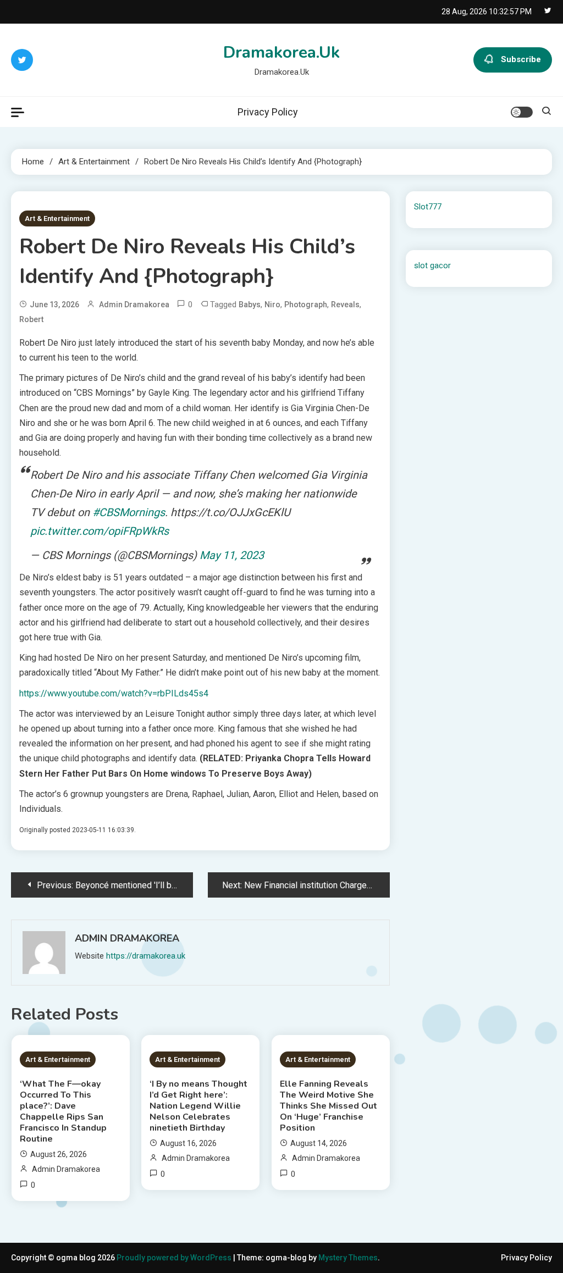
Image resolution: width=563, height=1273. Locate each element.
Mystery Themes (348, 1257)
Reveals (345, 304)
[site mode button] (522, 112)
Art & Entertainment (57, 218)
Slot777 (427, 207)
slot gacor (432, 265)
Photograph (305, 304)
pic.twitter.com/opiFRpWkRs (99, 531)
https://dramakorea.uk (145, 956)
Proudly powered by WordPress (175, 1257)
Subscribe (521, 59)
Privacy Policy (268, 112)
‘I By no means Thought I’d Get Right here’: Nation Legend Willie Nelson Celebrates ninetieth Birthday (198, 1105)
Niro (272, 304)
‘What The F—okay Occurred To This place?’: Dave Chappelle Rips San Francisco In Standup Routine (63, 1111)
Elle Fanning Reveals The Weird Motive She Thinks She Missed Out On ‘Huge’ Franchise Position (328, 1105)
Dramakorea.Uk (281, 52)
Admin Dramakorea (134, 304)
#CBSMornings (128, 512)
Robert (31, 319)
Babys (250, 304)
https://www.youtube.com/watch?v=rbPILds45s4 (113, 693)
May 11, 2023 (232, 555)
